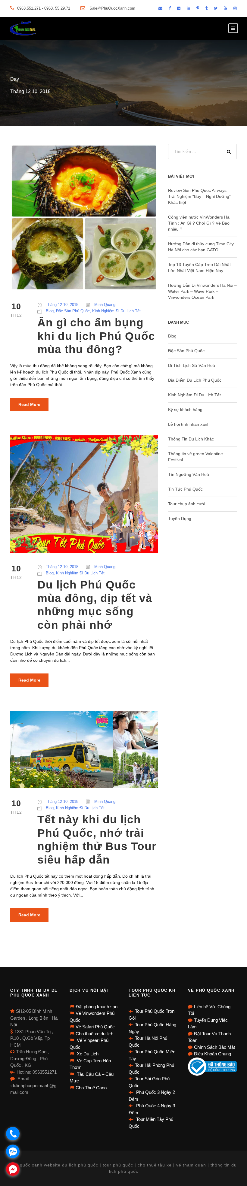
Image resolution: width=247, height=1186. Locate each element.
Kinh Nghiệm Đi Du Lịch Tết (116, 311)
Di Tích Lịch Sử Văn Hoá (191, 365)
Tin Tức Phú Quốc (185, 489)
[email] (160, 8)
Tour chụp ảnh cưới (186, 503)
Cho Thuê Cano (91, 1087)
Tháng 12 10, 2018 (62, 304)
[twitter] (215, 8)
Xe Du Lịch (87, 1053)
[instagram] (235, 8)
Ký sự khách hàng (185, 409)
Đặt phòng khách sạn (96, 1006)
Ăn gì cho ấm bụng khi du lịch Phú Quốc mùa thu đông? (96, 335)
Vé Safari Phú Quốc (95, 1026)
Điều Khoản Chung (212, 1053)
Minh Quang (104, 304)
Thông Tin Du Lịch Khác (191, 439)
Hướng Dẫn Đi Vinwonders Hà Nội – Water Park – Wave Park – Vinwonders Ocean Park (202, 291)
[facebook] (170, 8)
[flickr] (178, 8)
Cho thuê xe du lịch (94, 1033)
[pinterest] (197, 8)
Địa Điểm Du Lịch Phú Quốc (194, 380)
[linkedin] (188, 8)
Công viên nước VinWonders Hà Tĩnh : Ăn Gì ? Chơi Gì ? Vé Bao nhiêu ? (199, 223)
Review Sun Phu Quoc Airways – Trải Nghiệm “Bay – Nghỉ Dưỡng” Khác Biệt (199, 196)
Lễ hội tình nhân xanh (189, 424)
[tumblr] (206, 8)
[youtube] (225, 8)
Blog (50, 311)
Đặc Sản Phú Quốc (73, 311)
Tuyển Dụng (179, 518)
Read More (29, 404)
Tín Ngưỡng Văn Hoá (188, 474)
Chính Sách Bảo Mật (214, 1047)
